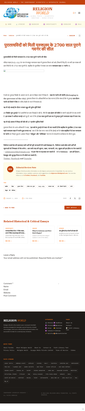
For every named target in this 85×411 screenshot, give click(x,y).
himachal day (20, 370)
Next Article (72, 207)
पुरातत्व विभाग (20, 186)
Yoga (76, 377)
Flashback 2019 (17, 366)
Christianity (48, 325)
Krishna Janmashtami (39, 370)
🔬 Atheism (20, 24)
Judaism (11, 35)
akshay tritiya (9, 363)
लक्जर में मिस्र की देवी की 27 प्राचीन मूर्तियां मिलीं (27, 122)
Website (7, 292)
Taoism (35, 377)
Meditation (74, 370)
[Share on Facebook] (70, 198)
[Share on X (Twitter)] (75, 198)
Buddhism (57, 323)
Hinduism (57, 325)
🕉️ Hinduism (66, 24)
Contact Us (47, 347)
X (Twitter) (27, 175)
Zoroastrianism (57, 333)
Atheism (48, 323)
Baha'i (46, 363)
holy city (41, 186)
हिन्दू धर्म (6, 381)
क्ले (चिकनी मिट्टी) (62, 186)
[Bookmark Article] (79, 35)
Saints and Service (10, 377)
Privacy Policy (9, 350)
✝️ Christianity (50, 24)
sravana (29, 377)
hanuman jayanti (9, 370)
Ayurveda (39, 363)
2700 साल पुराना (31, 186)
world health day (67, 377)
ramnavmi (62, 374)
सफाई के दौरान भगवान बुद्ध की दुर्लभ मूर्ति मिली (26, 107)
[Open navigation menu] (79, 13)
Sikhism (57, 330)
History (29, 370)
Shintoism (21, 377)
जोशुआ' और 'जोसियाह (10, 190)
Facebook (34, 175)
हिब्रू (13, 186)
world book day (55, 377)
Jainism (57, 328)
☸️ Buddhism (34, 24)
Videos (73, 350)
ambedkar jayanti (20, 363)
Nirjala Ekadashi (38, 374)
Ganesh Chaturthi (29, 366)
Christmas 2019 (64, 363)
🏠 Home (8, 24)
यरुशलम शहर (51, 186)
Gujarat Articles (51, 366)
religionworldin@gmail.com (59, 173)
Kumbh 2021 (51, 370)
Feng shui (7, 366)
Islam (48, 328)
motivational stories (11, 374)
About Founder (9, 347)
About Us (69, 323)
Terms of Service (62, 350)
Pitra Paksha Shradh (51, 374)
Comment (8, 283)
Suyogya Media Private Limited (42, 350)
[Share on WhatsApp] (79, 198)
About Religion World (24, 347)
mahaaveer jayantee (62, 370)
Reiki (69, 374)
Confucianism (74, 363)
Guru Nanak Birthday (64, 366)
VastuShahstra (44, 377)
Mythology (22, 374)
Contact (68, 325)
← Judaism (71, 35)
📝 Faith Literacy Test (72, 329)
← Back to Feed (9, 207)
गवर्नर (71, 186)
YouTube (42, 175)
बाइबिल (6, 186)
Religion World (22, 350)
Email (6, 289)
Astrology (31, 363)
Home (5, 35)
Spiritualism (48, 333)
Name (6, 286)
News (29, 374)
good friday (40, 366)
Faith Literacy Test (61, 347)
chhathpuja (54, 363)
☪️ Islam (78, 24)
